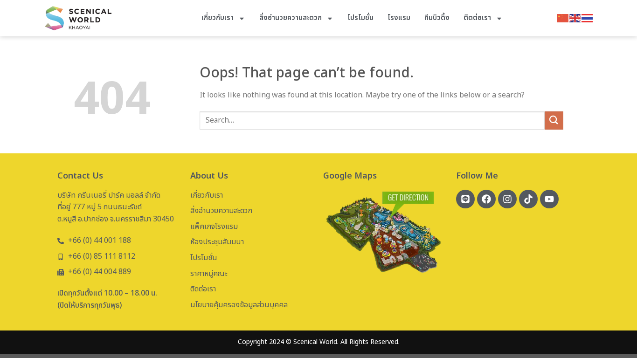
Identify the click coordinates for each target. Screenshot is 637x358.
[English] (575, 17)
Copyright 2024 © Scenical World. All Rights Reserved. (319, 342)
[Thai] (588, 17)
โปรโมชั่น (360, 18)
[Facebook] (486, 199)
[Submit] (554, 120)
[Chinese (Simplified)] (563, 17)
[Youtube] (549, 199)
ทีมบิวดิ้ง (437, 18)
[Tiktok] (528, 199)
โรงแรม (399, 18)
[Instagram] (507, 199)
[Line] (465, 199)
